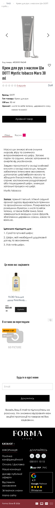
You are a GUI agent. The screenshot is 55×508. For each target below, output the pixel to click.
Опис (7, 135)
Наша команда (11, 469)
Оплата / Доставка (13, 464)
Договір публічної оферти (12, 475)
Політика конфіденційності (12, 458)
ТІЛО (8, 3)
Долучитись (27, 398)
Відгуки (18, 135)
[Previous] (7, 35)
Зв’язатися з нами (12, 490)
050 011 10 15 (37, 461)
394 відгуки (36, 490)
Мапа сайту (9, 495)
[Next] (47, 35)
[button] (8, 443)
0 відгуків (21, 85)
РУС (45, 467)
